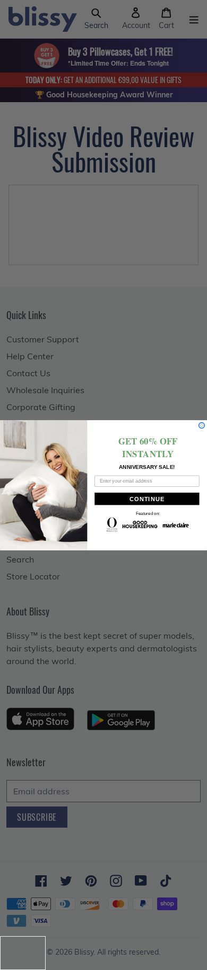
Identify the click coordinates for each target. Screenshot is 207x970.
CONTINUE (147, 498)
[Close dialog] (201, 425)
